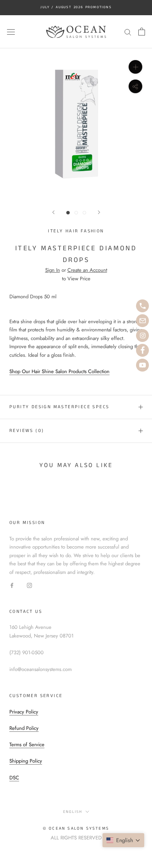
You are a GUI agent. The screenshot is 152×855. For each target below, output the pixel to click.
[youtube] (142, 365)
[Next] (99, 212)
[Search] (127, 31)
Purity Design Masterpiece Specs (59, 407)
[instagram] (142, 335)
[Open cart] (141, 31)
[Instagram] (29, 585)
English (72, 811)
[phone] (142, 305)
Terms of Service (26, 744)
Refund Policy (24, 728)
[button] (123, 840)
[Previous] (53, 212)
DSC (14, 777)
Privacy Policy (23, 711)
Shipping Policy (25, 761)
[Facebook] (11, 585)
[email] (142, 320)
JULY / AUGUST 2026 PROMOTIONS (75, 7)
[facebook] (142, 350)
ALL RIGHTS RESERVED (76, 837)
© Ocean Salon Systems (76, 828)
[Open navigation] (11, 32)
